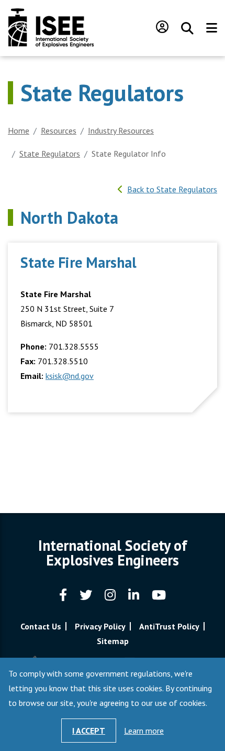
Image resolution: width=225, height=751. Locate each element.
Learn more (144, 730)
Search (187, 28)
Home (18, 130)
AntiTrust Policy (169, 626)
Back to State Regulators (172, 189)
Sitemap (113, 641)
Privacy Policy (100, 626)
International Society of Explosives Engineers (51, 28)
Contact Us (40, 626)
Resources (58, 130)
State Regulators (49, 153)
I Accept (88, 730)
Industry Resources (121, 130)
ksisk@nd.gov (70, 376)
